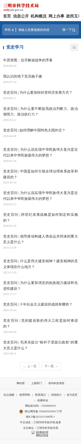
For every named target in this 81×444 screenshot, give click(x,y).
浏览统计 (56, 394)
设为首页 (72, 394)
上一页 (30, 366)
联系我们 (40, 394)
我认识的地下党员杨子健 (22, 76)
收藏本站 (42, 400)
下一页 (51, 366)
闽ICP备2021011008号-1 (40, 416)
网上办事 (56, 16)
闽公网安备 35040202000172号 (43, 411)
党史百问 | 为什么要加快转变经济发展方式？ (37, 93)
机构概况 (39, 16)
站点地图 (9, 394)
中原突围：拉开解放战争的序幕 (28, 60)
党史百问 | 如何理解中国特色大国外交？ (34, 130)
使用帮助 (24, 394)
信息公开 (21, 16)
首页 (7, 16)
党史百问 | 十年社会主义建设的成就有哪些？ (37, 304)
